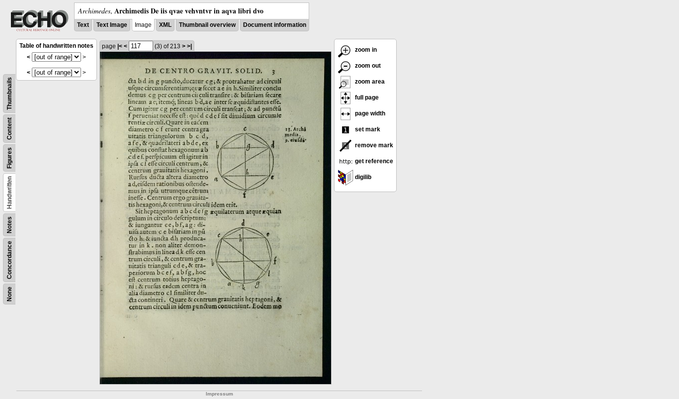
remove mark (373, 145)
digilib (362, 177)
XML (165, 24)
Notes (9, 224)
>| (189, 46)
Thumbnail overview (207, 24)
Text (83, 24)
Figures (9, 158)
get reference (373, 161)
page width (369, 113)
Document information (274, 24)
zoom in (365, 49)
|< (119, 46)
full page (366, 97)
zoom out (367, 65)
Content (9, 128)
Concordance (9, 260)
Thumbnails (9, 93)
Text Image (111, 24)
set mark (366, 129)
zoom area (369, 81)
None (9, 294)
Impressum (219, 394)
